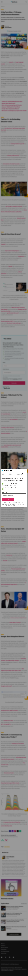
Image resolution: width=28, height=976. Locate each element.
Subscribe (8, 499)
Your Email (5, 492)
